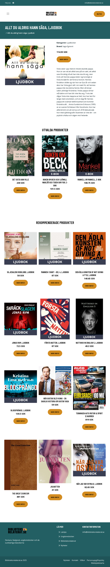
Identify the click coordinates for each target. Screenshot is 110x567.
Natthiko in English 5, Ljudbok (89, 342)
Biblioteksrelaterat (68, 541)
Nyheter (64, 545)
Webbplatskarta (97, 563)
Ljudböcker (71, 43)
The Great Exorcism (20, 493)
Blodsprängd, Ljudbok (21, 410)
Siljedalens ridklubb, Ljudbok (20, 272)
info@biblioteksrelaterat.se (94, 3)
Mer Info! (64, 59)
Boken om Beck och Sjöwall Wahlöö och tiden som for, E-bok (55, 182)
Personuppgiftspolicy (95, 560)
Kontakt (75, 560)
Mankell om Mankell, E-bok (89, 179)
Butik (99, 14)
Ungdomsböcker (67, 536)
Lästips (63, 532)
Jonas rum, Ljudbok (20, 342)
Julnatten (55, 486)
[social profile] (13, 3)
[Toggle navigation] (8, 14)
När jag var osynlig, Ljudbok (89, 483)
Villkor (82, 560)
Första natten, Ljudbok (55, 342)
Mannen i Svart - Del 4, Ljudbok (55, 272)
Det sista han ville (20, 179)
